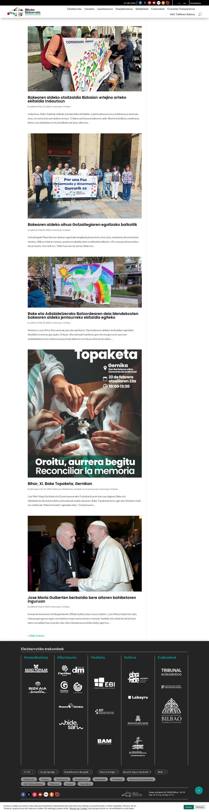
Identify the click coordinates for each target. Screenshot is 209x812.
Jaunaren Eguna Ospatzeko (136, 772)
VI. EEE (26, 772)
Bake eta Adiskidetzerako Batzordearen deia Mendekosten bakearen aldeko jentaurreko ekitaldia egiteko (83, 315)
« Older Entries (36, 635)
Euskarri (69, 784)
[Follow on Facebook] (140, 3)
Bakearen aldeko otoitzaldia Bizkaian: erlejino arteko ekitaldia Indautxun (77, 99)
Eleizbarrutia (74, 8)
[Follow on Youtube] (154, 3)
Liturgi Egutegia (47, 772)
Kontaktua (195, 3)
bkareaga (34, 489)
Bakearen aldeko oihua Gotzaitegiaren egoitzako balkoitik (82, 224)
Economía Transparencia (181, 8)
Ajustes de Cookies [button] (78, 808)
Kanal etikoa (85, 784)
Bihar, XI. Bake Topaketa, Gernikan (60, 483)
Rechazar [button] (200, 807)
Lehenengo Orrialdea (61, 106)
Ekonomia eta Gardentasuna (141, 779)
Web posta (54, 784)
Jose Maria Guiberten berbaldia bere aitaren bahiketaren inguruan (82, 599)
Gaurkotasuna (105, 8)
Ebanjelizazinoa (124, 8)
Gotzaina (89, 8)
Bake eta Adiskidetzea (63, 489)
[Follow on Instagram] (149, 3)
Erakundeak (157, 8)
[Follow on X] (145, 3)
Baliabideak (141, 8)
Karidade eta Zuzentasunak (86, 489)
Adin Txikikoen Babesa (182, 14)
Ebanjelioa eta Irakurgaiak (76, 772)
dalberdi (33, 106)
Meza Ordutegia (107, 772)
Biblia (160, 772)
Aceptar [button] (188, 807)
